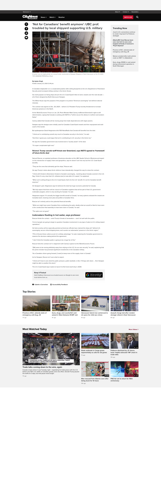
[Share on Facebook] (26, 28)
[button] (117, 12)
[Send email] (26, 37)
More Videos (133, 329)
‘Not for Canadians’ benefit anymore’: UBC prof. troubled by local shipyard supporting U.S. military (67, 26)
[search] (137, 17)
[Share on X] (26, 24)
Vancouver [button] (26, 12)
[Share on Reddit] (26, 33)
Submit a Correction (41, 284)
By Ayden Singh (37, 81)
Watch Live (128, 17)
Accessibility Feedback (60, 284)
